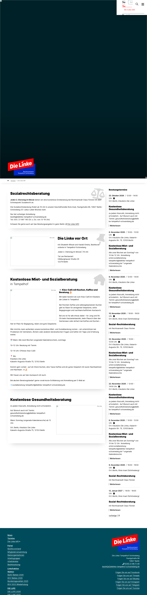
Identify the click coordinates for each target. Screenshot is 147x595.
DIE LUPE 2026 (14, 592)
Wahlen (11, 572)
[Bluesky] (15, 4)
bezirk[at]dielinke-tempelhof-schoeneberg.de (121, 567)
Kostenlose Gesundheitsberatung (121, 208)
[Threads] (12, 4)
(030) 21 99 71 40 (132, 564)
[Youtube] (25, 4)
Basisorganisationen (16, 555)
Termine (13, 180)
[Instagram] (18, 4)
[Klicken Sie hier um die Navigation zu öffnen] (143, 4)
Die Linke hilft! (73, 224)
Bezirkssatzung (14, 565)
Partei (10, 546)
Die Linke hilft (129, 10)
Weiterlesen (115, 226)
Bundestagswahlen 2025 (18, 581)
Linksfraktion (13, 569)
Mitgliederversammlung (17, 552)
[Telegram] (22, 4)
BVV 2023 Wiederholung (18, 584)
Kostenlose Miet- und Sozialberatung (121, 247)
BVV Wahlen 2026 (15, 578)
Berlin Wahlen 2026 (16, 575)
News (10, 535)
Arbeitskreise (13, 561)
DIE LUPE (11, 588)
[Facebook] (9, 4)
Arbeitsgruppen (14, 558)
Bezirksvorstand (14, 549)
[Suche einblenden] (137, 4)
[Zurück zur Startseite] (22, 167)
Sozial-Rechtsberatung (122, 324)
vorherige (113, 515)
